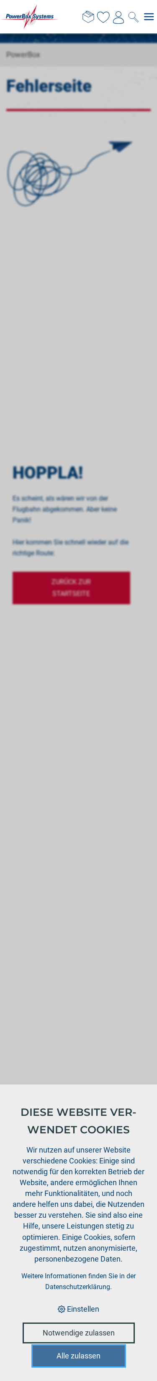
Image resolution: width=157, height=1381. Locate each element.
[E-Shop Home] (29, 16)
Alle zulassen (78, 1355)
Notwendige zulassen (79, 1332)
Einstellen (82, 1309)
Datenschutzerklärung (77, 1287)
